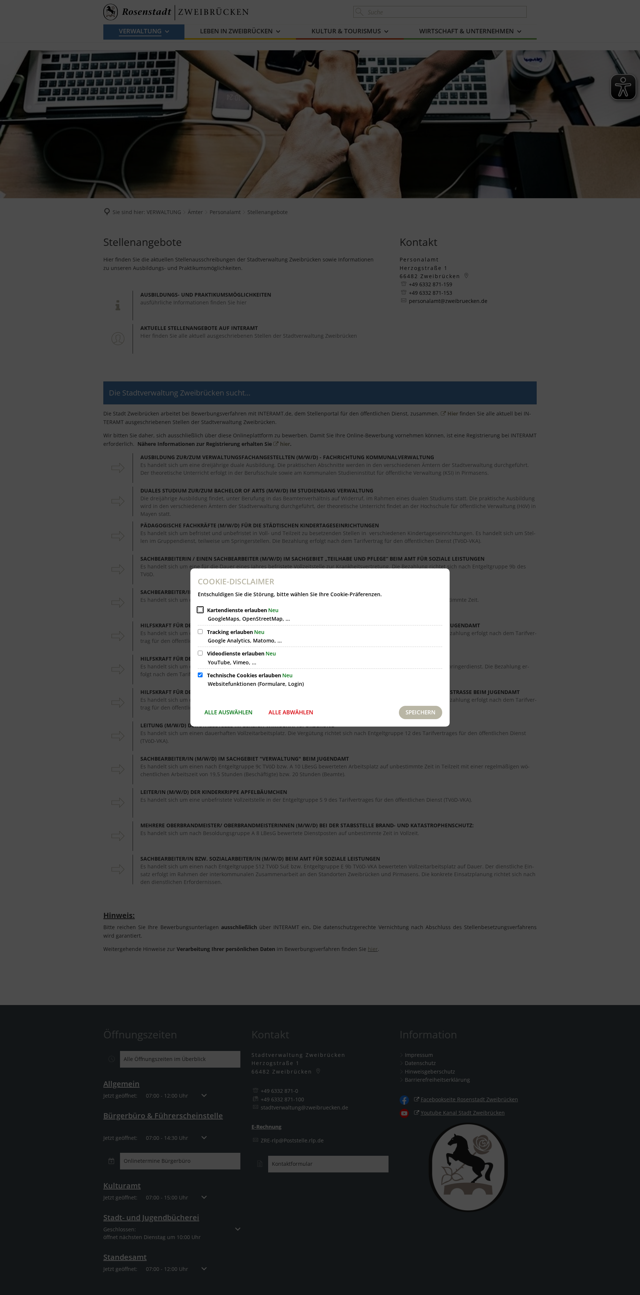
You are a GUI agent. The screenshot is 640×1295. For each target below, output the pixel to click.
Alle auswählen (228, 712)
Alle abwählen (291, 712)
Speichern (421, 712)
